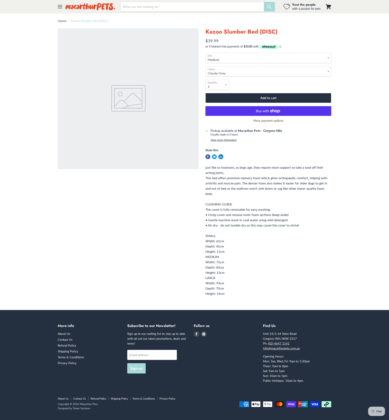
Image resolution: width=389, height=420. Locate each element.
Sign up (136, 368)
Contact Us (65, 339)
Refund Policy (67, 345)
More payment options (268, 120)
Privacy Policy (67, 363)
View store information (224, 140)
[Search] (269, 6)
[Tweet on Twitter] (214, 156)
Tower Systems (81, 408)
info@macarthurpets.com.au (281, 348)
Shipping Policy (68, 351)
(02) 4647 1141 (279, 343)
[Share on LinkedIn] (220, 156)
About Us (64, 333)
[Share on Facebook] (207, 156)
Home (62, 21)
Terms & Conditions (71, 357)
